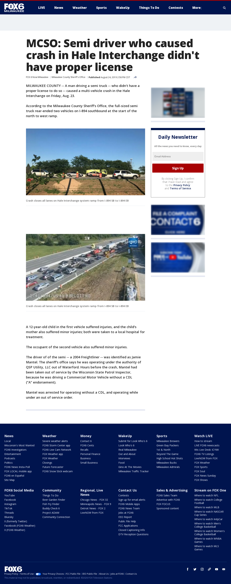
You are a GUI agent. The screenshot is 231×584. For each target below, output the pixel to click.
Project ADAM (50, 512)
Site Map (9, 480)
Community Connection (56, 517)
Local (7, 441)
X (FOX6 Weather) (14, 530)
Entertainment (12, 454)
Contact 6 (86, 441)
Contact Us (127, 490)
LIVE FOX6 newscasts (206, 445)
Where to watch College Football (208, 501)
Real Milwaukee (127, 449)
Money (85, 436)
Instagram (10, 504)
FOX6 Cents (87, 445)
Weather (49, 436)
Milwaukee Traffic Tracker (133, 471)
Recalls (84, 449)
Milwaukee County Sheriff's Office (68, 77)
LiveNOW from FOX (205, 458)
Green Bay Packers (167, 445)
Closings (47, 462)
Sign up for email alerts (131, 499)
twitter (195, 569)
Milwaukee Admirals (168, 467)
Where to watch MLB (206, 507)
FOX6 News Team (129, 508)
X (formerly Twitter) (15, 521)
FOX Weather (50, 458)
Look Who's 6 (126, 445)
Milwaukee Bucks (166, 462)
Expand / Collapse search (224, 7)
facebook (188, 569)
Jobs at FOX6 (126, 512)
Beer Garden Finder (53, 499)
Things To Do (50, 495)
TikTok (8, 508)
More (196, 8)
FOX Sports (201, 467)
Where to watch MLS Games (206, 547)
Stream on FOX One (210, 490)
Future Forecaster (52, 467)
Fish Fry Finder (50, 504)
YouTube (9, 495)
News (8, 436)
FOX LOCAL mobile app (18, 471)
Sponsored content (167, 508)
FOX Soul (199, 471)
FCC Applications (128, 525)
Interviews (124, 458)
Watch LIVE (203, 436)
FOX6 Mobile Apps (129, 504)
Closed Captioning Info (131, 530)
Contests (123, 495)
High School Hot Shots (169, 458)
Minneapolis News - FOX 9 (95, 504)
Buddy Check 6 (51, 508)
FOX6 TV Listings (204, 454)
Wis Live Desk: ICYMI (206, 449)
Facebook (10, 499)
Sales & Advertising (172, 490)
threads (209, 569)
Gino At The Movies (129, 467)
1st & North (163, 449)
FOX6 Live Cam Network (56, 449)
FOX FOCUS (163, 504)
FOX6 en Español (14, 475)
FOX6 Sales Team (166, 495)
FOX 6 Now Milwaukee (37, 77)
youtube (216, 569)
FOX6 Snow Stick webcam (57, 471)
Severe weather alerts (55, 441)
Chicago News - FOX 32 (94, 499)
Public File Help (127, 521)
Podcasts (9, 458)
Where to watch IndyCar (208, 519)
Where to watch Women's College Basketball (209, 532)
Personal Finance (90, 454)
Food (121, 462)
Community (51, 490)
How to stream (203, 441)
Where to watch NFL (206, 495)
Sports (161, 436)
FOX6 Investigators (15, 449)
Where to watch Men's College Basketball (207, 525)
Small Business (89, 462)
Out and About (127, 454)
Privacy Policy (181, 185)
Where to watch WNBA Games (207, 540)
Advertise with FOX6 (168, 499)
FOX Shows (201, 480)
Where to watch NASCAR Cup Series (209, 513)
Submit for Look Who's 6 (132, 441)
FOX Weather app (52, 454)
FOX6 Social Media (19, 490)
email (224, 569)
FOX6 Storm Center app (56, 445)
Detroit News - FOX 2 (92, 508)
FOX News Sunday (205, 475)
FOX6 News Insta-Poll (17, 467)
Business (85, 458)
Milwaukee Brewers (167, 441)
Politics (8, 462)
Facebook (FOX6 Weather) (19, 525)
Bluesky (8, 517)
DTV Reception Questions (133, 534)
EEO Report (125, 517)
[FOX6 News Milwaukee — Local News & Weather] (16, 7)
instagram (202, 569)
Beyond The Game (167, 454)
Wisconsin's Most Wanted (19, 445)
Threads (9, 512)
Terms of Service (180, 188)
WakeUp (125, 436)
